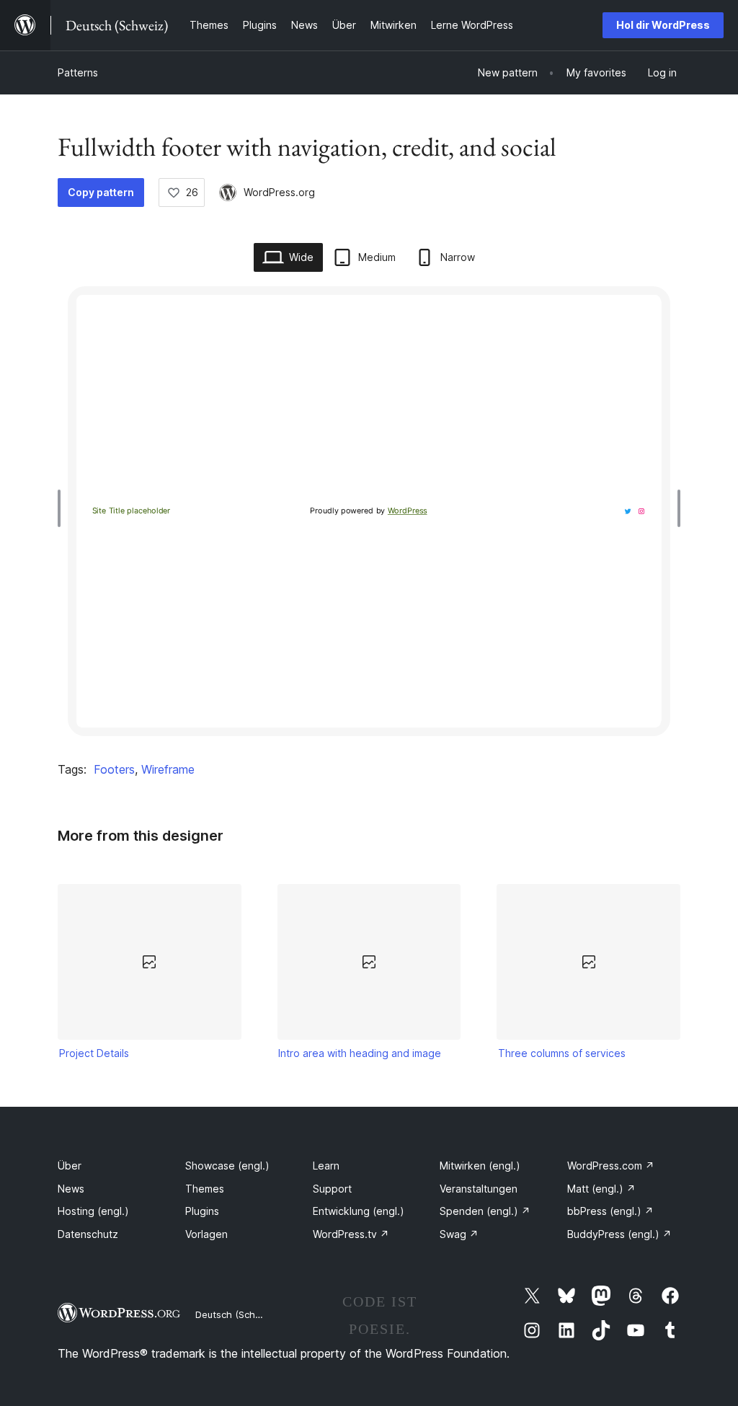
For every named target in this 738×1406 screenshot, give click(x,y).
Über (69, 1165)
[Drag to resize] (63, 508)
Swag (459, 1234)
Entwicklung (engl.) (358, 1211)
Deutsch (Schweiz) (237, 1314)
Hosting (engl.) (93, 1211)
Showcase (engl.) (227, 1165)
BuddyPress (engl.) (619, 1234)
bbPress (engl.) (610, 1211)
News (71, 1188)
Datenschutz (88, 1234)
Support (332, 1188)
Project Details (94, 1053)
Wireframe (168, 769)
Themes (204, 1188)
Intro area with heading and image (359, 1053)
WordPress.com (610, 1165)
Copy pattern (101, 192)
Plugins (202, 1211)
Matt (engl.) (601, 1188)
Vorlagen (206, 1234)
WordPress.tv (351, 1234)
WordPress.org (279, 192)
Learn (326, 1165)
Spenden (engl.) (485, 1211)
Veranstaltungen (478, 1188)
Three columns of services (562, 1053)
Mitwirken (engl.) (480, 1165)
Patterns (78, 72)
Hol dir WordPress (663, 25)
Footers (114, 769)
